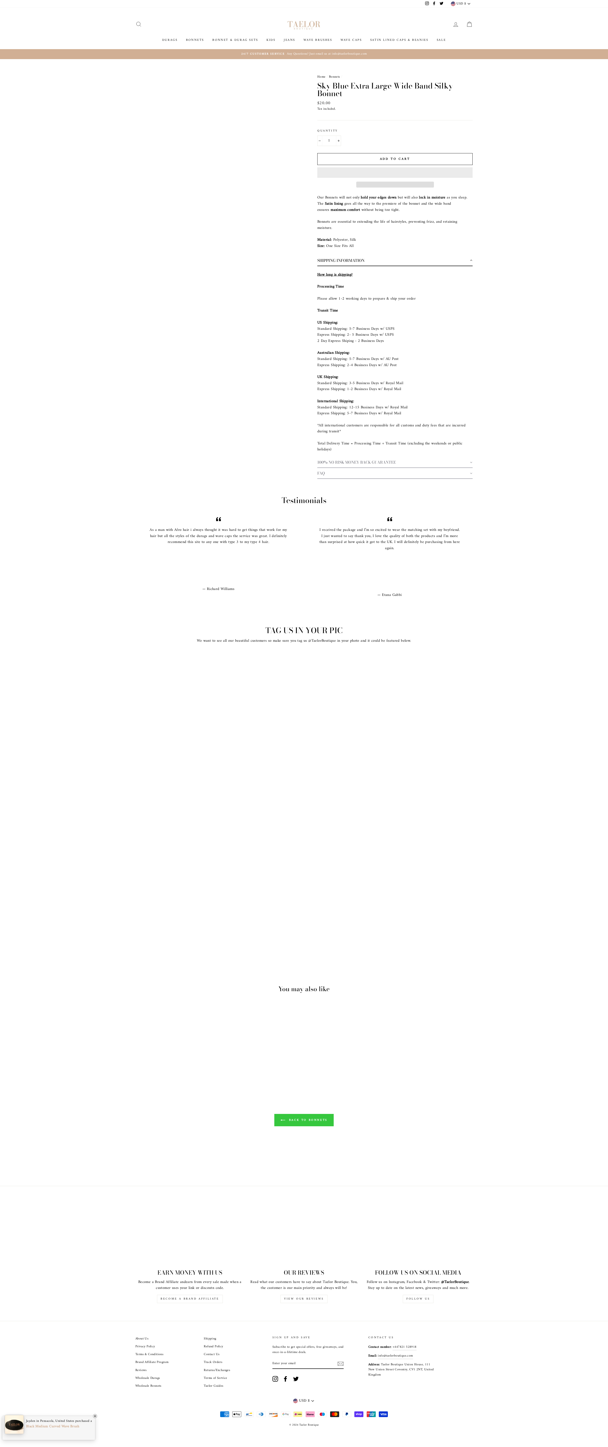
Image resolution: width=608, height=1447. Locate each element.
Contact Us (211, 1354)
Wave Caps (351, 40)
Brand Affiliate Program (151, 1362)
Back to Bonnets (307, 1120)
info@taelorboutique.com (395, 1356)
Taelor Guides (213, 1386)
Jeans (289, 40)
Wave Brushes (318, 40)
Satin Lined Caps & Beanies (399, 40)
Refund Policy (213, 1346)
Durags (170, 40)
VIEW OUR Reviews (304, 1298)
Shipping (210, 1339)
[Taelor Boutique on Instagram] (275, 1379)
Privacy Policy (145, 1346)
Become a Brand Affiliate (190, 1298)
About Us (141, 1339)
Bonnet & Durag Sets (235, 40)
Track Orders (213, 1362)
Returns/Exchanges (217, 1370)
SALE (441, 40)
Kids (270, 40)
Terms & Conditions (149, 1354)
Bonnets (195, 40)
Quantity (327, 131)
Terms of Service (215, 1378)
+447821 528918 (405, 1347)
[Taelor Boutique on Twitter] (296, 1379)
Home (321, 77)
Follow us (418, 1298)
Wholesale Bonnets (148, 1386)
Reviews (141, 1370)
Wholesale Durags (147, 1378)
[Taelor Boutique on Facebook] (285, 1379)
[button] (395, 172)
